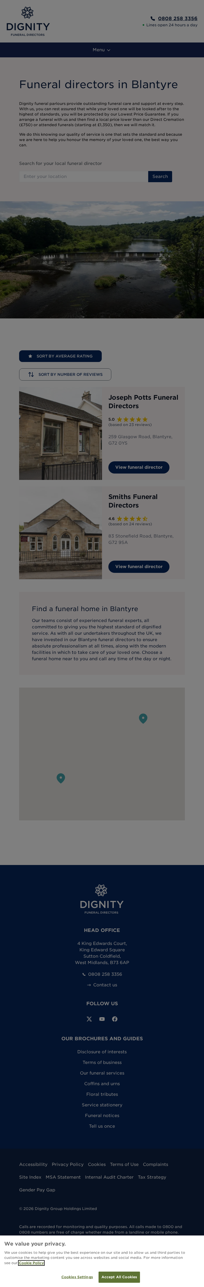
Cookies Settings (77, 1277)
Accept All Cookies (119, 1277)
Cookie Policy (31, 1263)
